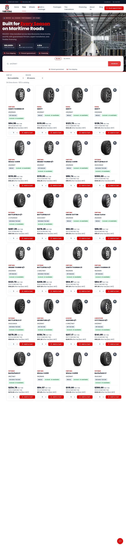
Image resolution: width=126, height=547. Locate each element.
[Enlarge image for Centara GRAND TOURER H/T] (57, 143)
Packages (57, 7)
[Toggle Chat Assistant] (120, 541)
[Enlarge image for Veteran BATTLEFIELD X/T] (28, 196)
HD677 (40, 109)
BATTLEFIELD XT (101, 162)
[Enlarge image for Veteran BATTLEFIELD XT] (115, 143)
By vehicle (67, 58)
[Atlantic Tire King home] (7, 8)
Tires (24, 7)
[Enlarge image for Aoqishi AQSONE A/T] (86, 301)
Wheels (32, 7)
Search (114, 64)
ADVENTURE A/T (43, 320)
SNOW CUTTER (72, 214)
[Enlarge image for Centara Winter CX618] (28, 143)
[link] (19, 111)
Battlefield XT (14, 373)
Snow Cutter (100, 214)
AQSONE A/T (71, 320)
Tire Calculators (69, 8)
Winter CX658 (72, 373)
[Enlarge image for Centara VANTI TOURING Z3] (28, 90)
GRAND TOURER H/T (45, 162)
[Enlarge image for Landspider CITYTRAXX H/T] (115, 301)
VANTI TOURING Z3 (16, 109)
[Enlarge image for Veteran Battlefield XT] (28, 354)
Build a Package (41, 8)
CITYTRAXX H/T (101, 320)
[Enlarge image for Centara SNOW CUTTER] (86, 196)
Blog (101, 7)
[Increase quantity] (17, 132)
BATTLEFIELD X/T (15, 214)
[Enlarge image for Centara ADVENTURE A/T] (57, 301)
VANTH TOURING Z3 (74, 267)
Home (16, 7)
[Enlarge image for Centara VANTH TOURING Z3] (86, 248)
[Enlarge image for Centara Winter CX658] (86, 354)
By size (58, 58)
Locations (107, 2)
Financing (83, 7)
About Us (92, 8)
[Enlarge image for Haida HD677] (57, 90)
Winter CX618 (14, 162)
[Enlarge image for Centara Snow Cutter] (115, 196)
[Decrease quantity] (10, 132)
